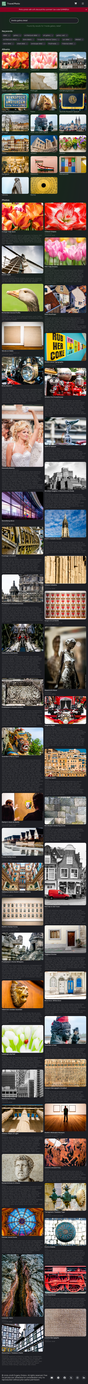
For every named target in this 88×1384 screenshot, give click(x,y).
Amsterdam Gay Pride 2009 (10, 470)
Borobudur (48, 828)
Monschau (5, 1355)
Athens (47, 587)
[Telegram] (58, 1378)
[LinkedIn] (84, 1378)
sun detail (67, 39)
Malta (46, 956)
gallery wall (61, 35)
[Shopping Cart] (76, 4)
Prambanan (5, 605)
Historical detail (68, 44)
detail (6, 35)
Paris (3, 1239)
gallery (17, 35)
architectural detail (32, 35)
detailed (79, 39)
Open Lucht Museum (9, 277)
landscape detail (38, 44)
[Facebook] (64, 1378)
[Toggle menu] (83, 3)
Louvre (47, 1090)
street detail (22, 44)
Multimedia (53, 44)
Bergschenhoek (7, 859)
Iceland (4, 1320)
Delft (46, 316)
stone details (28, 39)
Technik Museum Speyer (53, 399)
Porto (46, 1249)
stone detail (8, 44)
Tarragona (48, 1214)
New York (48, 493)
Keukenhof (48, 234)
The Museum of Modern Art (10, 353)
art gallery (48, 35)
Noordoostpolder (7, 234)
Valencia (4, 1011)
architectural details (11, 39)
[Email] (52, 1378)
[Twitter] (71, 1378)
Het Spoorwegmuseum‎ (9, 388)
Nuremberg (5, 523)
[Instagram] (77, 1378)
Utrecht (4, 1056)
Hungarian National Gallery (48, 39)
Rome (3, 894)
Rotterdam (5, 315)
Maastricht (48, 692)
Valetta (47, 780)
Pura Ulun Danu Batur (9, 758)
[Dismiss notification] (86, 9)
